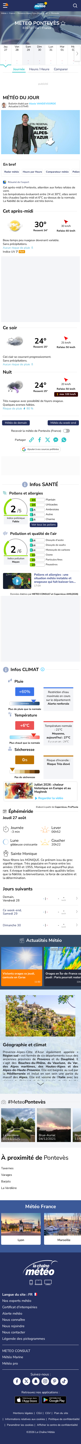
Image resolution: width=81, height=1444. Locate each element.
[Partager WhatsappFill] (63, 439)
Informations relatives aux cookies (25, 1419)
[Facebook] (17, 1381)
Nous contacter (13, 1332)
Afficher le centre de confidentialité (57, 1425)
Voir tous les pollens (43, 524)
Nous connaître (13, 1319)
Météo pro (10, 1363)
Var (46, 13)
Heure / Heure (39, 69)
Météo (4, 13)
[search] (75, 6)
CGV (48, 1413)
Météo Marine (12, 1357)
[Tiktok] (64, 1381)
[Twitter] (26, 1381)
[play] (17, 581)
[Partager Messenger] (55, 439)
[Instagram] (45, 1381)
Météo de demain (16, 423)
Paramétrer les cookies (20, 1425)
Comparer (61, 69)
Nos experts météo (16, 1300)
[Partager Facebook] (39, 439)
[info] (42, 669)
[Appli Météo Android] (54, 1400)
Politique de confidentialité (63, 1419)
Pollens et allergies (26, 493)
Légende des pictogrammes (23, 1338)
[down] (40, 1084)
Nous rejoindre (13, 1326)
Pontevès (55, 13)
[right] (77, 53)
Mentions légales (23, 1413)
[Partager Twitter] (47, 439)
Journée (19, 69)
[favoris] (62, 23)
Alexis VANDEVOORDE (42, 103)
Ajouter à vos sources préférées (43, 449)
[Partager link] (31, 439)
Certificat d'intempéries (19, 1307)
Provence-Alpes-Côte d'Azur (30, 13)
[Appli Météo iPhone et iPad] (27, 1400)
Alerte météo (12, 1313)
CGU (39, 1413)
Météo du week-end (63, 423)
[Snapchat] (36, 1381)
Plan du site (61, 1413)
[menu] (6, 6)
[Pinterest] (54, 1381)
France (12, 13)
